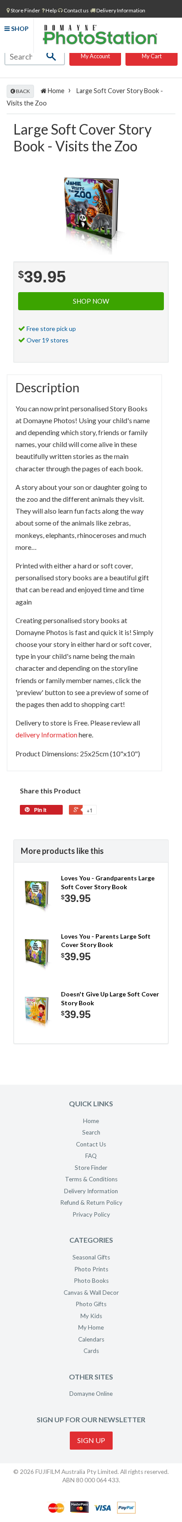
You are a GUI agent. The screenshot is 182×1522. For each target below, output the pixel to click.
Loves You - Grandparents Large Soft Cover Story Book (108, 882)
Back (22, 91)
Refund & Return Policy (91, 1202)
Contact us (76, 10)
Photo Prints (91, 1269)
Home (55, 90)
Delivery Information (120, 10)
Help (51, 10)
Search (91, 1132)
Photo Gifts (91, 1304)
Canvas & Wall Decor (91, 1292)
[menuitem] (23, 10)
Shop (19, 28)
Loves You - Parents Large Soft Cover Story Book (106, 940)
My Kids (91, 1315)
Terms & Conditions (91, 1179)
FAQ (91, 1155)
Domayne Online (91, 1393)
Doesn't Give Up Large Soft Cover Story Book (110, 998)
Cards (91, 1350)
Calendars (91, 1339)
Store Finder (91, 1167)
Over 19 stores (47, 340)
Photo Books (91, 1280)
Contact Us (91, 1144)
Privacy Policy (91, 1214)
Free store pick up (51, 328)
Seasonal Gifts (91, 1257)
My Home (91, 1327)
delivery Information (46, 734)
